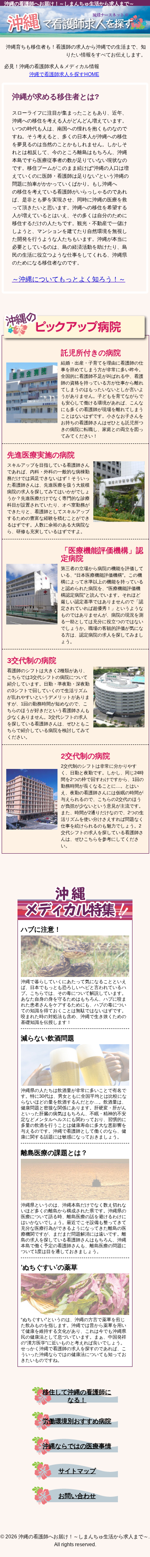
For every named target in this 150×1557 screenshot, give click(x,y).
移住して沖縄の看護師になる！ (76, 1395)
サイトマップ (77, 1470)
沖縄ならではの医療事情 (76, 1445)
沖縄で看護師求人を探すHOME (64, 74)
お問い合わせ (77, 1495)
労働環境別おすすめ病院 (76, 1421)
